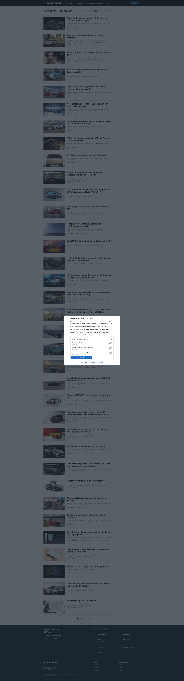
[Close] (117, 318)
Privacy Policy (100, 362)
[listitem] (92, 339)
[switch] (110, 343)
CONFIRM (81, 357)
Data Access (92, 362)
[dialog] (92, 340)
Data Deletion (84, 362)
